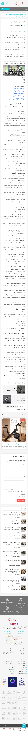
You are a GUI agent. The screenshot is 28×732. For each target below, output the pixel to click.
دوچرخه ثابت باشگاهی (21, 663)
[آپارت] (15, 624)
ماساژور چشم (10, 658)
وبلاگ (21, 14)
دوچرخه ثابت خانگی (21, 661)
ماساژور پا (24, 658)
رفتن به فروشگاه (5, 9)
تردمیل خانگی (23, 650)
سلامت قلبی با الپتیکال (18, 90)
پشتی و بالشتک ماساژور (7, 654)
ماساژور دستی (10, 659)
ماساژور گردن (10, 650)
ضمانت (12, 352)
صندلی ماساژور (13, 371)
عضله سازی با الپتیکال (18, 93)
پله (7, 54)
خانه (25, 14)
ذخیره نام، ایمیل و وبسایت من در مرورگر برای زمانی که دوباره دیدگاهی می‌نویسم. (13, 490)
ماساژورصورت (16, 376)
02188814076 (7, 631)
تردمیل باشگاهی (22, 652)
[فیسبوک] (11, 624)
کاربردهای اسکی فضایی (21, 16)
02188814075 (20, 631)
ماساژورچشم (22, 376)
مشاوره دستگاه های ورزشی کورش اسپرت (15, 100)
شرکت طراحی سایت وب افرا (10, 725)
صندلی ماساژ (19, 371)
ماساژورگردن (22, 373)
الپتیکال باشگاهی (22, 673)
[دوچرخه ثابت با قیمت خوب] (14, 430)
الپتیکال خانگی (22, 671)
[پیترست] (13, 624)
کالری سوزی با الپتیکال (18, 91)
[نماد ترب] (12, 682)
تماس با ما (10, 669)
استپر (12, 665)
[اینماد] (22, 682)
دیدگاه (23, 465)
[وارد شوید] (6, 3)
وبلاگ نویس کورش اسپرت (17, 31)
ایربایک (24, 667)
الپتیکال (23, 140)
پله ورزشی (11, 667)
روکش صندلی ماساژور (8, 652)
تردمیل (23, 371)
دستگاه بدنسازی (9, 663)
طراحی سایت (20, 725)
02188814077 (20, 633)
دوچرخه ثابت (22, 345)
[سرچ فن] (4, 682)
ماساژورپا (18, 373)
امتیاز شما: (23, 494)
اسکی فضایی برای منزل (14, 369)
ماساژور (11, 648)
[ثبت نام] (2, 3)
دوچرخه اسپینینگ (22, 665)
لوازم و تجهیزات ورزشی (8, 661)
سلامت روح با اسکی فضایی (17, 95)
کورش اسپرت (22, 35)
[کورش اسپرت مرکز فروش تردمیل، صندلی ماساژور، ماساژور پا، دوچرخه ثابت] (21, 4)
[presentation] (6, 414)
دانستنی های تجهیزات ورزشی (12, 14)
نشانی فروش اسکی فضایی (18, 96)
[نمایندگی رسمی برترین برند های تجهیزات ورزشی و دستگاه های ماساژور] (14, 705)
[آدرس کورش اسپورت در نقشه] (14, 640)
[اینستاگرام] (17, 624)
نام (24, 476)
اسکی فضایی (22, 42)
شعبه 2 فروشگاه (19, 98)
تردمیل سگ (23, 654)
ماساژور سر (10, 656)
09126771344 (7, 633)
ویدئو (12, 673)
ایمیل (24, 483)
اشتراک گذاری (20, 409)
